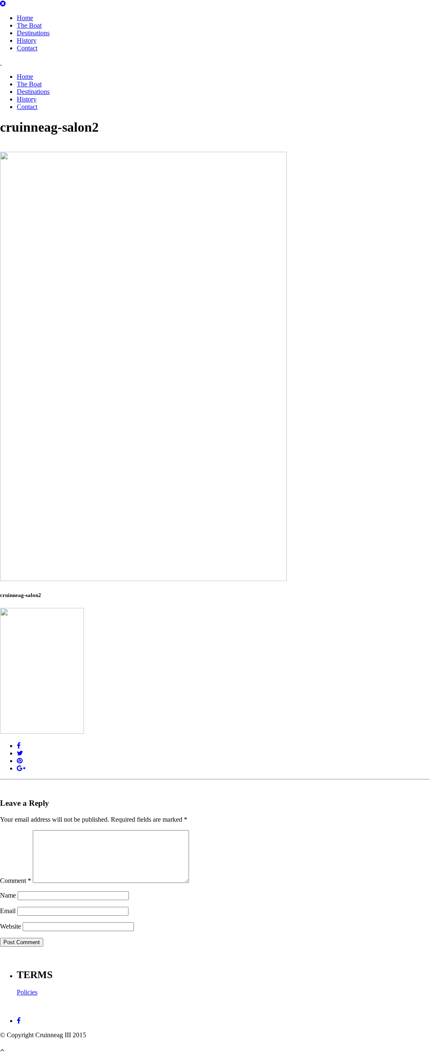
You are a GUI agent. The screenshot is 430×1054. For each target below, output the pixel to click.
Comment (15, 880)
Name (8, 895)
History (27, 40)
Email (8, 910)
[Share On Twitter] (20, 753)
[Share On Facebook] (19, 745)
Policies (27, 992)
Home (25, 17)
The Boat (29, 25)
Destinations (33, 32)
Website (10, 926)
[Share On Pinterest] (20, 760)
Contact (27, 48)
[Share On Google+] (21, 768)
